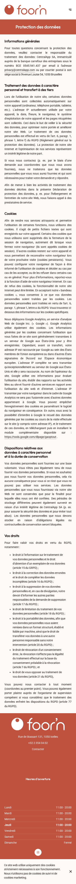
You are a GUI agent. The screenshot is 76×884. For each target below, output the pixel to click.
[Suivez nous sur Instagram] (38, 852)
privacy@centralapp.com (19, 70)
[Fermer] (70, 871)
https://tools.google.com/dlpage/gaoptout (30, 436)
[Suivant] (70, 9)
